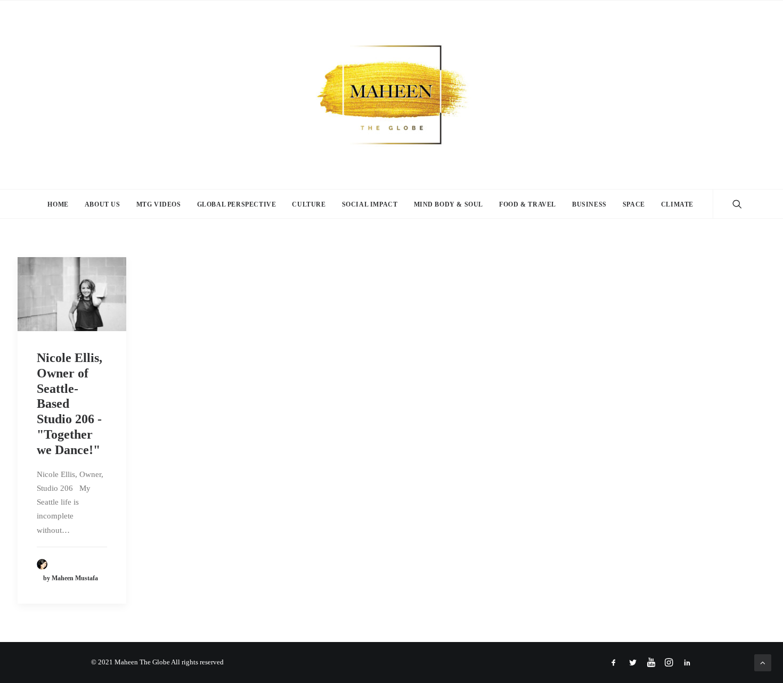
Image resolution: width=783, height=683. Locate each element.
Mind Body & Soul (449, 204)
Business (589, 204)
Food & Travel (527, 204)
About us (102, 204)
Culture (308, 204)
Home (57, 204)
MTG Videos (158, 204)
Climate (677, 204)
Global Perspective (236, 204)
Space (634, 204)
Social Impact (370, 204)
